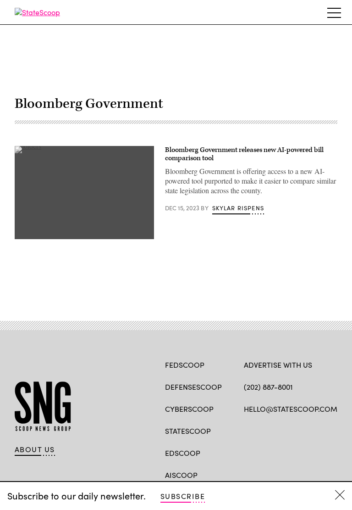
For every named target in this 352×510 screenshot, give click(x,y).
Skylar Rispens (238, 208)
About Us (35, 449)
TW (266, 430)
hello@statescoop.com (290, 409)
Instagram (301, 430)
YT (316, 430)
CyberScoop (189, 409)
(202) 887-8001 (268, 387)
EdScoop (182, 453)
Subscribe (182, 496)
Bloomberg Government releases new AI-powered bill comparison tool (244, 154)
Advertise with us (278, 365)
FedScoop (184, 365)
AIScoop (181, 475)
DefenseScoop (193, 387)
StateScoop (188, 431)
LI (281, 430)
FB (248, 430)
